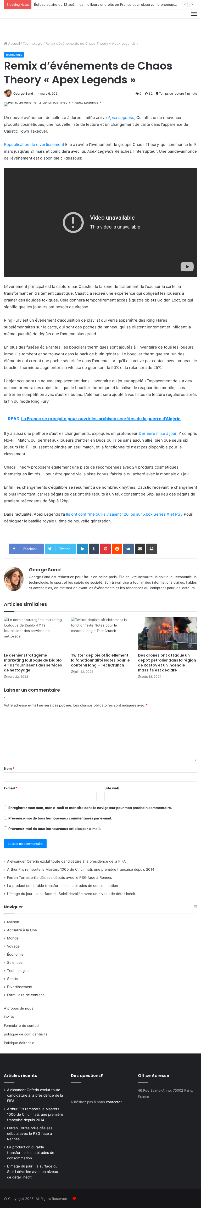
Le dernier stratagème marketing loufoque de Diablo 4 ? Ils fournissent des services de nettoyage (33, 663)
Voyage (13, 946)
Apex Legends (121, 117)
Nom (9, 768)
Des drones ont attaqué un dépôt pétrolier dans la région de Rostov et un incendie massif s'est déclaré (167, 663)
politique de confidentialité (26, 1034)
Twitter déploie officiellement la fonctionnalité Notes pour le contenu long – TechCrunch (100, 660)
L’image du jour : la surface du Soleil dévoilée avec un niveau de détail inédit (71, 894)
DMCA (9, 1017)
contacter (114, 1102)
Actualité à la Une (22, 930)
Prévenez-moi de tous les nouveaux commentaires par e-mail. (60, 818)
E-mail (11, 788)
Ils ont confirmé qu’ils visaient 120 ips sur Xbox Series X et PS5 (124, 514)
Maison (13, 922)
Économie (15, 954)
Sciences (15, 962)
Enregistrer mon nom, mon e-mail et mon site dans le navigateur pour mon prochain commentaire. (90, 808)
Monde (13, 938)
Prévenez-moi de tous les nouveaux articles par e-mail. (54, 829)
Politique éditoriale (19, 1043)
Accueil (13, 43)
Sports (12, 979)
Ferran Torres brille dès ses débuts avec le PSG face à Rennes (59, 877)
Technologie (33, 43)
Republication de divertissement (34, 144)
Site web (111, 788)
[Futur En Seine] (29, 23)
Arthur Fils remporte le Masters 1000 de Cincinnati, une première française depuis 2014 (80, 869)
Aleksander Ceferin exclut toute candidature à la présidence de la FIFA (66, 861)
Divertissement (19, 987)
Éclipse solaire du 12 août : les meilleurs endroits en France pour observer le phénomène (107, 4)
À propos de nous (18, 1008)
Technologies (18, 970)
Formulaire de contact (25, 995)
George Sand (23, 93)
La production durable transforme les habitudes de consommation (62, 886)
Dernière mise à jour (157, 433)
